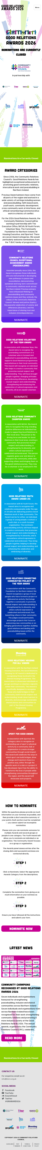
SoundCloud (11, 1095)
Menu (37, 7)
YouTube (9, 1093)
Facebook (9, 1090)
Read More (13, 1038)
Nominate (21, 319)
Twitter (8, 1098)
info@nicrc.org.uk (9, 1079)
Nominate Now (21, 929)
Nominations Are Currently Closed (21, 52)
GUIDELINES (9, 1144)
